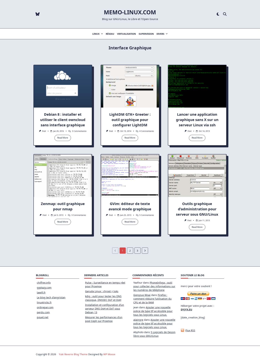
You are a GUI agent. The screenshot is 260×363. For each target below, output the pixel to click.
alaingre (138, 319)
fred (44, 131)
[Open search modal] (225, 14)
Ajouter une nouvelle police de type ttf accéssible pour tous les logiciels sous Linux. (153, 311)
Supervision (146, 33)
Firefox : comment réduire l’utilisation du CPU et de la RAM (152, 298)
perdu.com (43, 312)
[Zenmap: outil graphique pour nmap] (63, 175)
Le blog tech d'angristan (51, 297)
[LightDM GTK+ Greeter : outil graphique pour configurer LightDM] (130, 86)
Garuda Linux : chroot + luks (101, 291)
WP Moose (109, 354)
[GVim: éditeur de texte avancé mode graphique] (130, 175)
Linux (96, 33)
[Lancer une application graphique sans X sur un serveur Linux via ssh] (197, 86)
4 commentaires (146, 131)
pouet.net (42, 317)
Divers (160, 33)
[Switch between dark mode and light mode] (218, 14)
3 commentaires (78, 215)
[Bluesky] (38, 14)
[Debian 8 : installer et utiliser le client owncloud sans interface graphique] (63, 86)
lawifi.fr (41, 292)
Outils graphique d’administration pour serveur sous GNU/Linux (197, 209)
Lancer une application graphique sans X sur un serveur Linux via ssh (197, 119)
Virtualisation (126, 33)
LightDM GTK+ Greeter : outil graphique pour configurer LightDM (130, 119)
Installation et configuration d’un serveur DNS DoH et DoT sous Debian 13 (104, 308)
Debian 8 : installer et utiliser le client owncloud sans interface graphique (62, 119)
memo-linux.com (130, 12)
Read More (62, 137)
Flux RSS (190, 330)
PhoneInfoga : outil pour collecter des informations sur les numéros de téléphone (154, 286)
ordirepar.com (45, 307)
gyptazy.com (44, 287)
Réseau (110, 33)
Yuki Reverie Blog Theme (73, 354)
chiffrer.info (44, 282)
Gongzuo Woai (142, 295)
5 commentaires (79, 131)
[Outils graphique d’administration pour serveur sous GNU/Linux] (197, 175)
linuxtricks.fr (44, 302)
